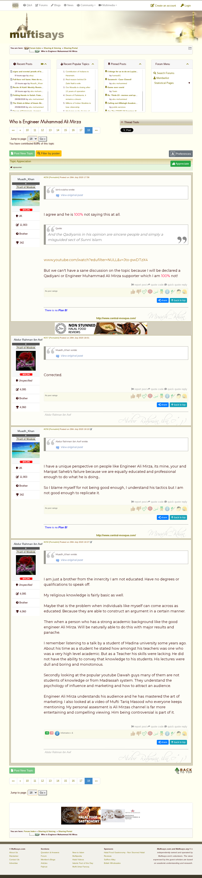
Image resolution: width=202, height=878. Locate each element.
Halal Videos (78, 859)
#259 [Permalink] (51, 542)
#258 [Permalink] (51, 429)
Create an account (165, 5)
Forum (44, 856)
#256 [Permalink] (51, 177)
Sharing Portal (71, 48)
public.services (118, 107)
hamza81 (116, 75)
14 (57, 130)
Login (187, 5)
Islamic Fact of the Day (82, 863)
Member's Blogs (48, 859)
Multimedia (108, 5)
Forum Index (35, 48)
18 (88, 130)
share (164, 300)
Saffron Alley (109, 859)
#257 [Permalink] (51, 338)
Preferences (183, 153)
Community (87, 5)
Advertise (13, 863)
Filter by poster (50, 153)
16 (73, 130)
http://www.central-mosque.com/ (116, 318)
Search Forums (165, 73)
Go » (42, 138)
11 (35, 130)
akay (31, 75)
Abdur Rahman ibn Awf (27, 339)
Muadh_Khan (36, 83)
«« (13, 130)
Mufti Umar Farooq (80, 867)
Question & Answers (50, 852)
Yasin (114, 91)
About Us (13, 852)
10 (27, 130)
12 (42, 130)
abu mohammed (37, 91)
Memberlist (162, 78)
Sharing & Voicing (52, 48)
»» (96, 130)
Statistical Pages (163, 83)
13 (50, 130)
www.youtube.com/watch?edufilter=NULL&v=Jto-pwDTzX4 (96, 260)
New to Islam (78, 852)
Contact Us (14, 859)
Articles (44, 863)
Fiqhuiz (44, 867)
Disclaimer (13, 856)
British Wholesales (112, 863)
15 (65, 130)
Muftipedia (77, 856)
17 (80, 130)
